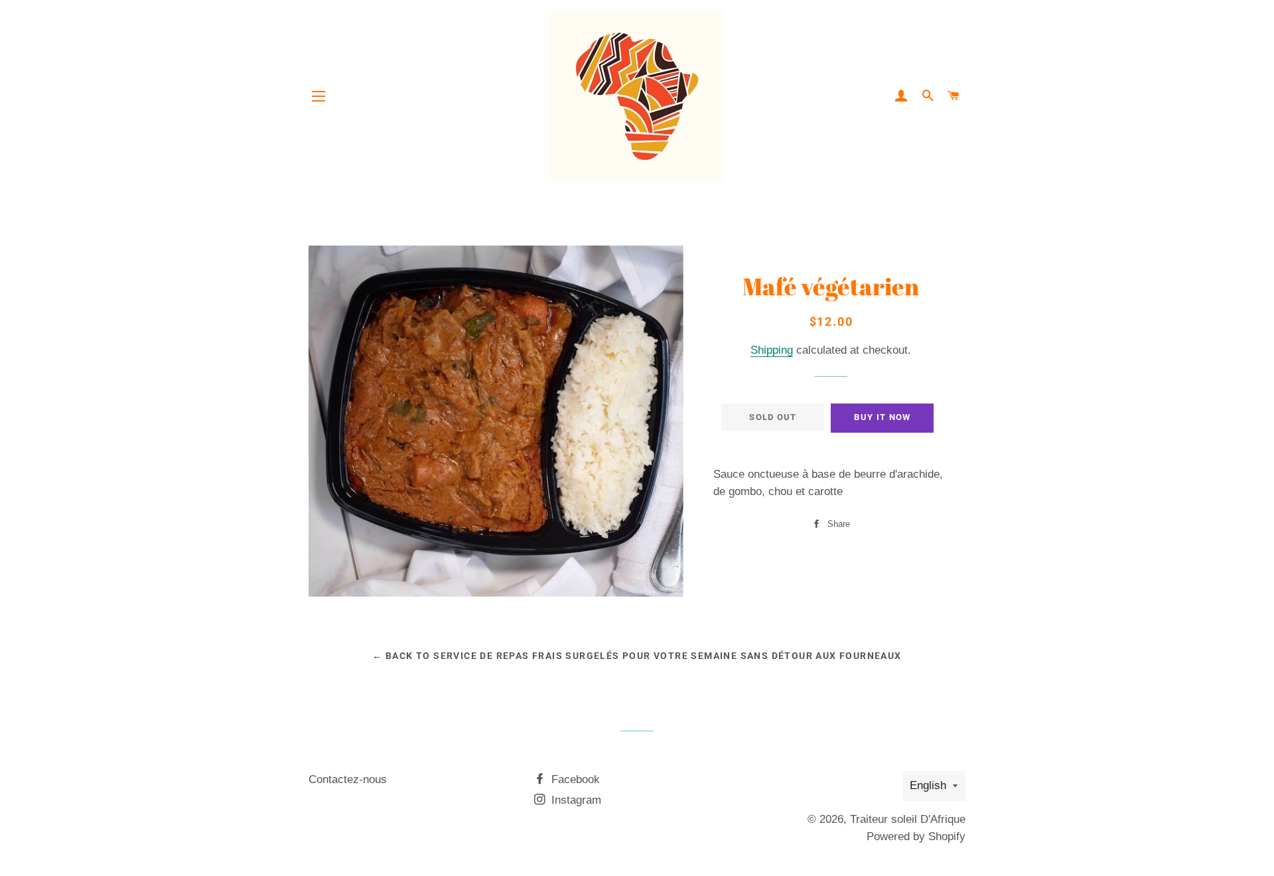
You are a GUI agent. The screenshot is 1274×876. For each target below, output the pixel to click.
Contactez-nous (348, 779)
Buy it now (882, 417)
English (928, 785)
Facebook (574, 779)
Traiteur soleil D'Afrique (907, 819)
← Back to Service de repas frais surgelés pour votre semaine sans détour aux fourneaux (636, 655)
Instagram (574, 800)
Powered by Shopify (916, 836)
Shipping (771, 350)
